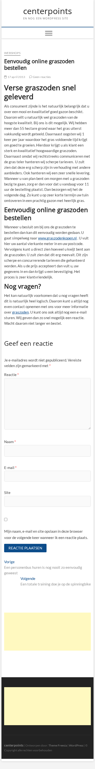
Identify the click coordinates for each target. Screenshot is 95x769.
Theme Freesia (57, 745)
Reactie (11, 374)
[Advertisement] (47, 632)
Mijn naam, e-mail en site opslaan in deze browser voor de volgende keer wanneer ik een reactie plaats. (46, 534)
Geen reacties (41, 77)
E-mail (10, 467)
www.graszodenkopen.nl (57, 238)
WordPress (76, 745)
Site (7, 492)
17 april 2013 (16, 77)
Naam (10, 441)
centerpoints (47, 11)
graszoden (20, 312)
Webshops (12, 53)
